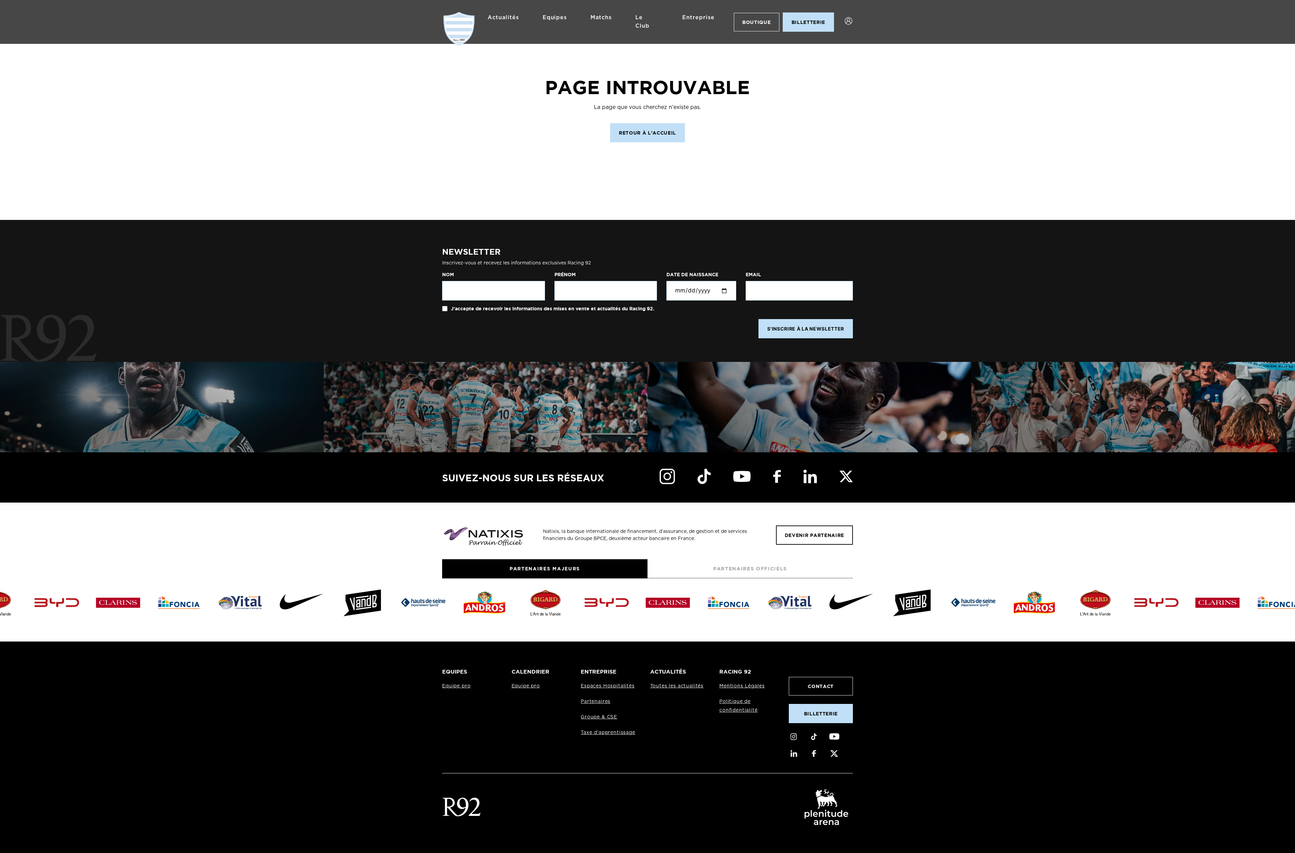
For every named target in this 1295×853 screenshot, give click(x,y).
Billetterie (821, 713)
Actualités (503, 17)
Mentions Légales (742, 686)
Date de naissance (692, 274)
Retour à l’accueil (647, 133)
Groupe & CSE (599, 717)
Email (753, 274)
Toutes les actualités (677, 686)
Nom (448, 274)
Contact (821, 686)
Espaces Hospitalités (608, 686)
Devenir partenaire (814, 535)
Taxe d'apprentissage (608, 732)
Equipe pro (456, 686)
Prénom (565, 274)
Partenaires (595, 701)
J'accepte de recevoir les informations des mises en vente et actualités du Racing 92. (552, 308)
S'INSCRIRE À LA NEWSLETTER (805, 329)
